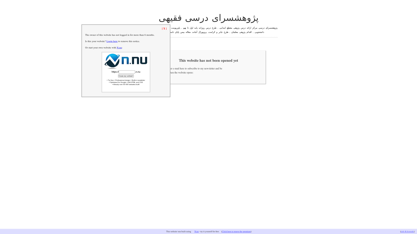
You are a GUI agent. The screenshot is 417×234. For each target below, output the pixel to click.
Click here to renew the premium (236, 231)
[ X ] (164, 28)
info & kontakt (407, 231)
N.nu (196, 231)
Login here (112, 41)
